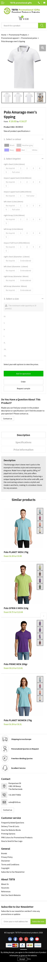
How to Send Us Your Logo (11, 841)
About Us (5, 884)
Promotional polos (29, 38)
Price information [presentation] (23, 449)
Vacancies (5, 888)
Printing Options (8, 833)
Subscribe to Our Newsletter (13, 872)
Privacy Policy (7, 857)
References (5, 891)
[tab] (23, 435)
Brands (4, 853)
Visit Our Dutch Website (11, 895)
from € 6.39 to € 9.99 (13, 556)
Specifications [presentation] (23, 442)
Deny (29, 959)
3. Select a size (11, 298)
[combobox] (19, 25)
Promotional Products (18, 34)
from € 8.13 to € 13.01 (13, 668)
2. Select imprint (12, 158)
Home (3, 34)
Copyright (5, 868)
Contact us (7, 418)
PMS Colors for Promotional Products (17, 837)
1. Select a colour (12, 139)
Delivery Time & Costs (10, 826)
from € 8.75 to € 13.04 (13, 612)
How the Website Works (11, 830)
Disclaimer (5, 860)
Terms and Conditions (10, 864)
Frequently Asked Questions (12, 822)
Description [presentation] (23, 435)
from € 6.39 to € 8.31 (13, 724)
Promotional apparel (10, 38)
